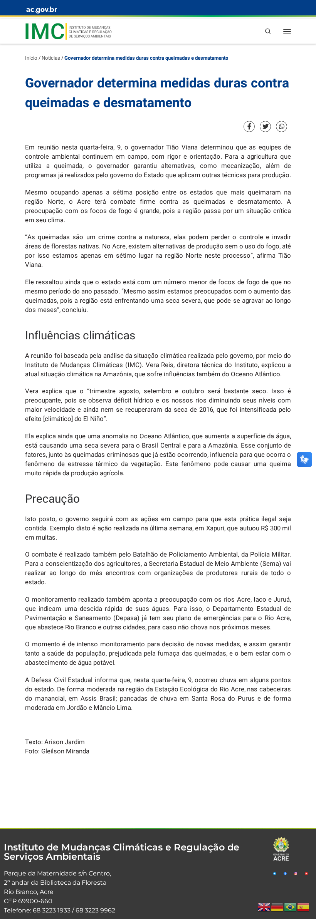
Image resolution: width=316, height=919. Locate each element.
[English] (264, 907)
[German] (277, 907)
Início (31, 58)
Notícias (51, 58)
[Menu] (287, 31)
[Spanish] (303, 907)
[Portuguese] (290, 907)
